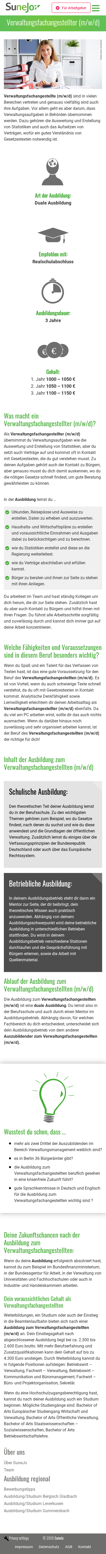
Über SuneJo (15, 1462)
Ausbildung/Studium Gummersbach (36, 1510)
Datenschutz (49, 1547)
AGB (68, 1547)
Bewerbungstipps (19, 1489)
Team (9, 1470)
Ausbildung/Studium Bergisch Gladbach (40, 1496)
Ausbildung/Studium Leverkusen (33, 1503)
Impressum (24, 1547)
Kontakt (84, 1547)
